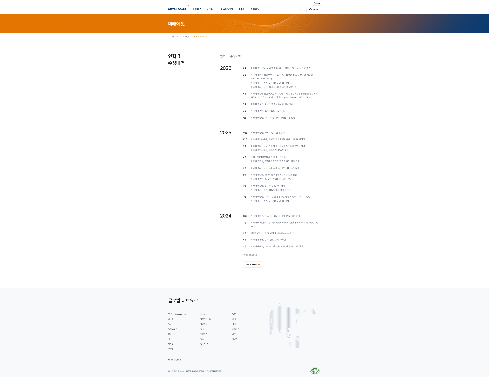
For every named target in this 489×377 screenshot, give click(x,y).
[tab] (222, 56)
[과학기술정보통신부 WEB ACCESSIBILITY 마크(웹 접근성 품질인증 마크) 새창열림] (315, 368)
